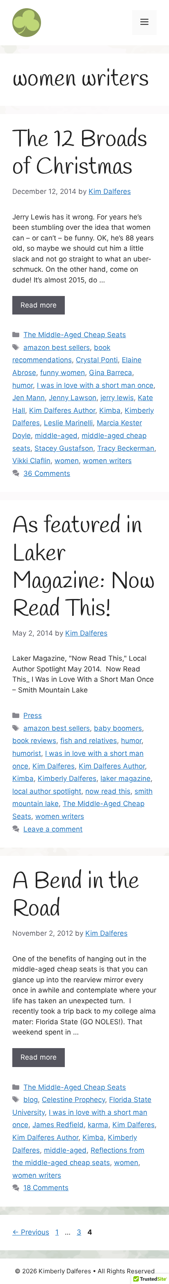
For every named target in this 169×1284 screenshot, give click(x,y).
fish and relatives (88, 740)
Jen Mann (28, 398)
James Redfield (58, 1125)
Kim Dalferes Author (62, 410)
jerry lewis (117, 398)
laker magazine (125, 778)
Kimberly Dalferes (67, 778)
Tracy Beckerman (125, 448)
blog (30, 1099)
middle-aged (56, 435)
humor (22, 385)
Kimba (110, 410)
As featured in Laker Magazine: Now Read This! (83, 568)
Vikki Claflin (31, 461)
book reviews (34, 740)
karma (98, 1125)
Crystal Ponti (97, 360)
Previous (30, 1232)
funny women (62, 372)
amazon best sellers (56, 347)
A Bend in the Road (75, 896)
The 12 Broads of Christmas (79, 154)
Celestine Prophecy (73, 1099)
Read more (39, 305)
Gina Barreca (110, 372)
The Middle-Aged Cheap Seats (74, 335)
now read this (107, 791)
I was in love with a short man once (95, 385)
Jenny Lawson (72, 398)
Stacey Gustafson (63, 448)
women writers (107, 461)
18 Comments (46, 1188)
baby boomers (118, 728)
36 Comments (46, 473)
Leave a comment (52, 829)
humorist (26, 753)
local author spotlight (46, 791)
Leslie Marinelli (68, 423)
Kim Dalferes (53, 766)
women (67, 461)
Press (32, 715)
